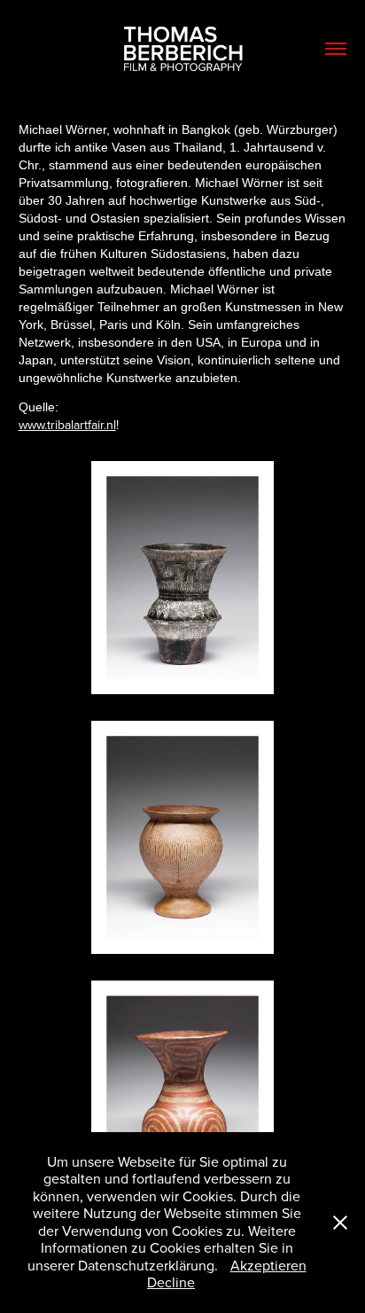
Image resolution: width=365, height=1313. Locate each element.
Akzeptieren (268, 1265)
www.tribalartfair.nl (67, 425)
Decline (171, 1282)
